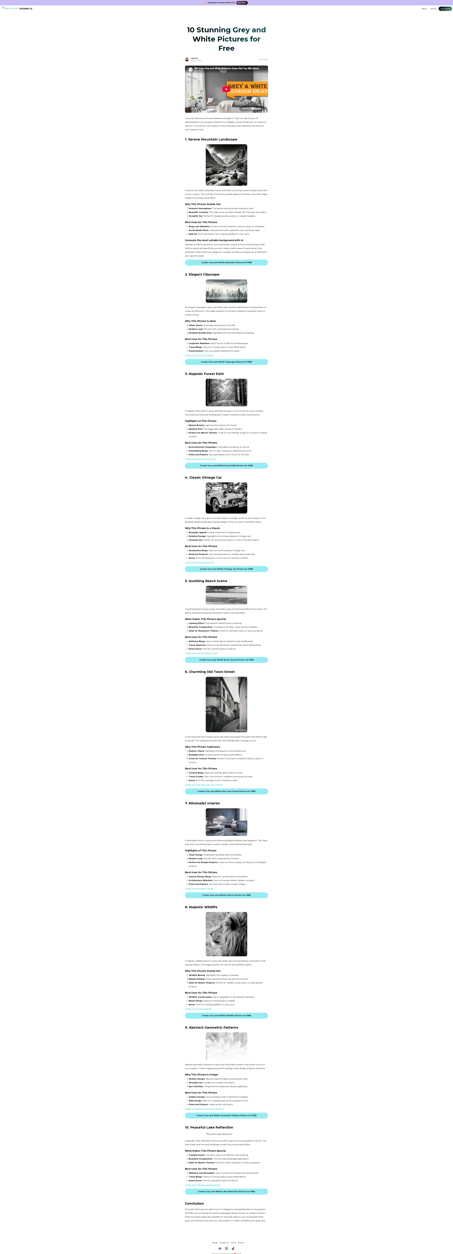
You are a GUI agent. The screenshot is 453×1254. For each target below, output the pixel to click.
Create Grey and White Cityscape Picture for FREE (226, 362)
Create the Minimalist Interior (199, 888)
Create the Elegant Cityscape (199, 355)
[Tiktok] (233, 1248)
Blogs (424, 9)
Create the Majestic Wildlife (198, 1009)
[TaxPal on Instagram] (226, 1248)
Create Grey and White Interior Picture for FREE (226, 895)
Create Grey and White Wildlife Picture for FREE (226, 1015)
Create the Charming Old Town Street (203, 785)
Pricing (433, 9)
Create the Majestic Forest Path (200, 459)
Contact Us (224, 1243)
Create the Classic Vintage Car (199, 562)
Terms (233, 1243)
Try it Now (242, 3)
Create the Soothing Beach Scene (201, 653)
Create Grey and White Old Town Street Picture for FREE (227, 791)
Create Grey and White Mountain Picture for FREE (226, 262)
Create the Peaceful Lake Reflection (203, 1185)
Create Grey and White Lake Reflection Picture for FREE (226, 1191)
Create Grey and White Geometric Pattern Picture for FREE (227, 1115)
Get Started (445, 9)
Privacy (241, 1243)
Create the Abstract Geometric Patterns (204, 1109)
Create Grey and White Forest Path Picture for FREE (226, 465)
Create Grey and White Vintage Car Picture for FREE (226, 569)
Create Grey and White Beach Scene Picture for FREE (226, 660)
